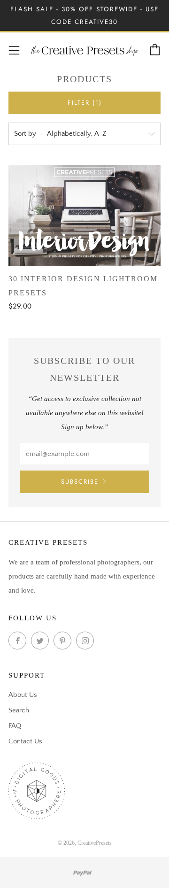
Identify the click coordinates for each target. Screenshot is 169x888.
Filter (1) (85, 102)
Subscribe (80, 481)
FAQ (14, 726)
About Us (22, 695)
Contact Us (25, 741)
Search (18, 710)
